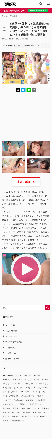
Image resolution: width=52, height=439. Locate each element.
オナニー (18, 388)
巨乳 (6, 408)
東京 (6, 412)
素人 (6, 416)
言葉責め (26, 416)
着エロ (26, 412)
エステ (7, 388)
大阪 (23, 404)
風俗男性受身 (18, 420)
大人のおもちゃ (10, 404)
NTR (27, 379)
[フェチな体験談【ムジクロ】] (10, 4)
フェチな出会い (12, 336)
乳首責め (18, 400)
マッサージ (39, 392)
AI (18, 375)
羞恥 (15, 416)
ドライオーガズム (10, 392)
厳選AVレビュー (12, 358)
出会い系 (40, 400)
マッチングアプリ (10, 396)
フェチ (25, 392)
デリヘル (43, 388)
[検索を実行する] (47, 307)
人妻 (29, 400)
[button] (18, 90)
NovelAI (17, 379)
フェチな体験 (11, 330)
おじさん (16, 383)
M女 (37, 375)
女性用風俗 (35, 404)
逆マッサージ (40, 416)
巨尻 (16, 408)
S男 (6, 383)
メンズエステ (27, 396)
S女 (45, 379)
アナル (28, 383)
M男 (6, 379)
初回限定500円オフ (38, 10)
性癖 (36, 408)
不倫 (40, 396)
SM (36, 379)
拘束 (45, 408)
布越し (26, 408)
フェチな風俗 (11, 347)
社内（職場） (39, 412)
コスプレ (30, 388)
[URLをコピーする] (34, 90)
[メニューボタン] (48, 4)
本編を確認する (26, 181)
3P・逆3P (8, 375)
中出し (7, 400)
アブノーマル (42, 383)
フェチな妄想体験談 (13, 342)
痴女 (15, 412)
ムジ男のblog (10, 353)
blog (27, 375)
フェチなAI (10, 325)
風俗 (6, 420)
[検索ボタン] (40, 4)
